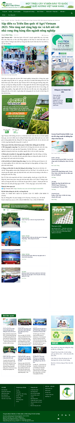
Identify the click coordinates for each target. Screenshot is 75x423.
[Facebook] (58, 415)
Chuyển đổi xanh (25, 218)
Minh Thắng (9, 35)
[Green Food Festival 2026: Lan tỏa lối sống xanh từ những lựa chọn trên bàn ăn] (62, 146)
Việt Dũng (53, 177)
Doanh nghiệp (54, 169)
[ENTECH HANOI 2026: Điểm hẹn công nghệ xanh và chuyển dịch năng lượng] (10, 256)
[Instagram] (62, 415)
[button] (72, 13)
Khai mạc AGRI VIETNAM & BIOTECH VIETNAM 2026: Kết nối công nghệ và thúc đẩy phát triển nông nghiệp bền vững (33, 275)
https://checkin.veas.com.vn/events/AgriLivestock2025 (28, 188)
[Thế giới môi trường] (10, 5)
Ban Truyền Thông (55, 153)
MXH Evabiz (47, 390)
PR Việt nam (48, 392)
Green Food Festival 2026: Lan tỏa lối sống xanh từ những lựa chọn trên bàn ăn (62, 136)
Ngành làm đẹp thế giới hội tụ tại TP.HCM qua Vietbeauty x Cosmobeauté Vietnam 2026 (60, 185)
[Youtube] (58, 418)
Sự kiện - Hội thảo (9, 20)
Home (2, 20)
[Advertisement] (24, 294)
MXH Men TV (48, 396)
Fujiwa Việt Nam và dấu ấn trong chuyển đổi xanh (33, 219)
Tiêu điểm (24, 271)
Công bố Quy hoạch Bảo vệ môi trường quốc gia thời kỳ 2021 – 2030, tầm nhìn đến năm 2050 (62, 353)
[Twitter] (69, 415)
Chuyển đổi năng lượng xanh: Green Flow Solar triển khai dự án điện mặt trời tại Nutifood (62, 173)
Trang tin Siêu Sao (49, 394)
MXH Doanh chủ (48, 388)
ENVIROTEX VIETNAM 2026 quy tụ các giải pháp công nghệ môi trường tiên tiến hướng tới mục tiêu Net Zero (39, 359)
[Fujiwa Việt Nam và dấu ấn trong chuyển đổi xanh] (10, 220)
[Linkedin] (65, 415)
